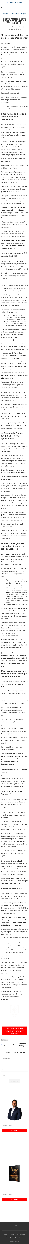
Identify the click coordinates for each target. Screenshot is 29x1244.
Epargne (23, 14)
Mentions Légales (9, 1237)
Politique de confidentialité (18, 1237)
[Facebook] (16, 1226)
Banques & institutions (11, 14)
